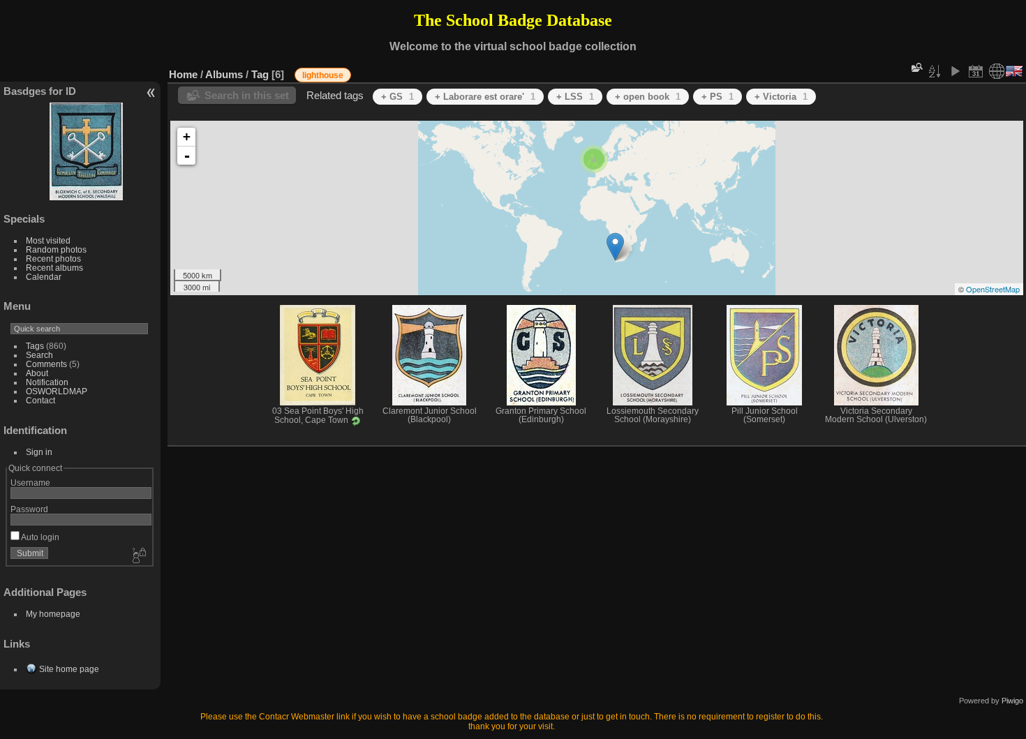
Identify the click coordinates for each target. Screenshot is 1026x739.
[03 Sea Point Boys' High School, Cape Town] (615, 246)
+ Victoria (781, 96)
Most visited (48, 240)
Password (29, 509)
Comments (46, 363)
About (37, 373)
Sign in (39, 451)
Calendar (43, 276)
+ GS (397, 96)
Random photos (56, 249)
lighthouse (322, 75)
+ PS (717, 96)
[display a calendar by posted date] (976, 71)
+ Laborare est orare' (485, 96)
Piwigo (1012, 700)
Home (183, 74)
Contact (40, 400)
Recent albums (54, 267)
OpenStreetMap (993, 288)
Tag (260, 74)
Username (30, 482)
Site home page (69, 668)
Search (39, 354)
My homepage (53, 613)
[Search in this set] (915, 67)
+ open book (648, 96)
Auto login (39, 537)
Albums (224, 74)
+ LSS (575, 96)
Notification (47, 382)
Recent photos (53, 258)
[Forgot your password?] (138, 556)
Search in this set (247, 95)
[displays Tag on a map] (997, 71)
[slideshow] (955, 71)
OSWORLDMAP (56, 391)
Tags (35, 345)
